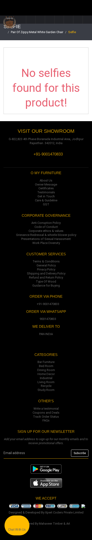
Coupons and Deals (46, 412)
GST (46, 204)
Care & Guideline (46, 200)
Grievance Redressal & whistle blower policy (46, 235)
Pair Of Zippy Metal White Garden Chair (37, 32)
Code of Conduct (46, 227)
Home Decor (46, 374)
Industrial (46, 378)
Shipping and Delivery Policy (46, 273)
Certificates (46, 188)
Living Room (46, 382)
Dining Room (46, 370)
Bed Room (46, 366)
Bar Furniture (46, 362)
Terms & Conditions (46, 261)
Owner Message (46, 184)
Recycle (46, 386)
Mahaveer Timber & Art (54, 523)
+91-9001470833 (48, 304)
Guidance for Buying (46, 285)
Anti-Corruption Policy (46, 223)
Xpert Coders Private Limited (64, 512)
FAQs (46, 420)
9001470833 (48, 319)
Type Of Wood (46, 281)
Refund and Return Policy (46, 277)
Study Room (46, 390)
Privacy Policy (46, 269)
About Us (46, 180)
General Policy (46, 265)
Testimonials (46, 192)
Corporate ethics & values (46, 231)
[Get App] (46, 482)
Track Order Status (46, 416)
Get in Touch (46, 196)
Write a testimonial (46, 408)
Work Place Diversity (46, 243)
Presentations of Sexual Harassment (46, 239)
